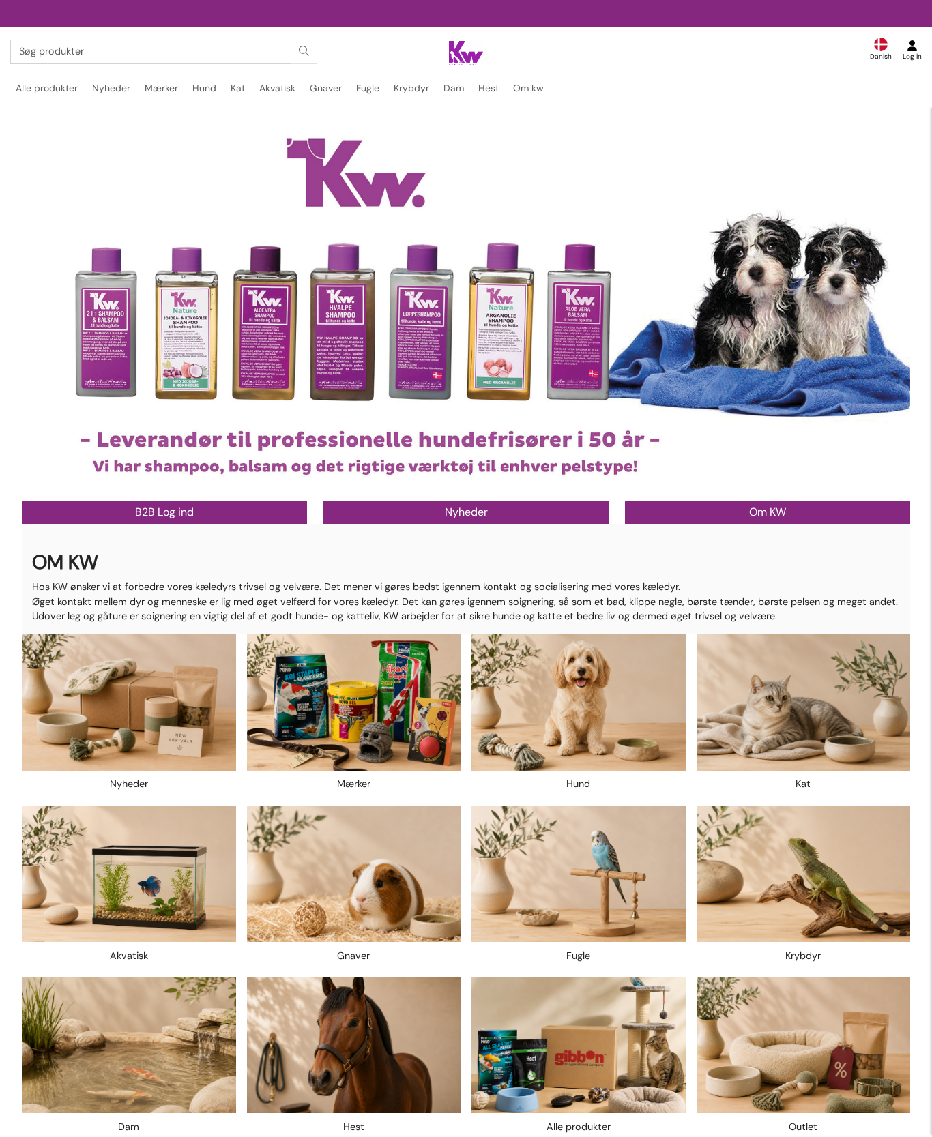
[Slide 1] (457, 488)
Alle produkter (47, 88)
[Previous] (45, 311)
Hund (204, 88)
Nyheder (111, 88)
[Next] (887, 311)
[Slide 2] (466, 489)
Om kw (528, 88)
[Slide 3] (475, 488)
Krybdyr (411, 88)
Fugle (367, 88)
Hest (488, 88)
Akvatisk (277, 88)
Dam (453, 88)
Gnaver (326, 88)
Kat (238, 88)
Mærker (161, 88)
